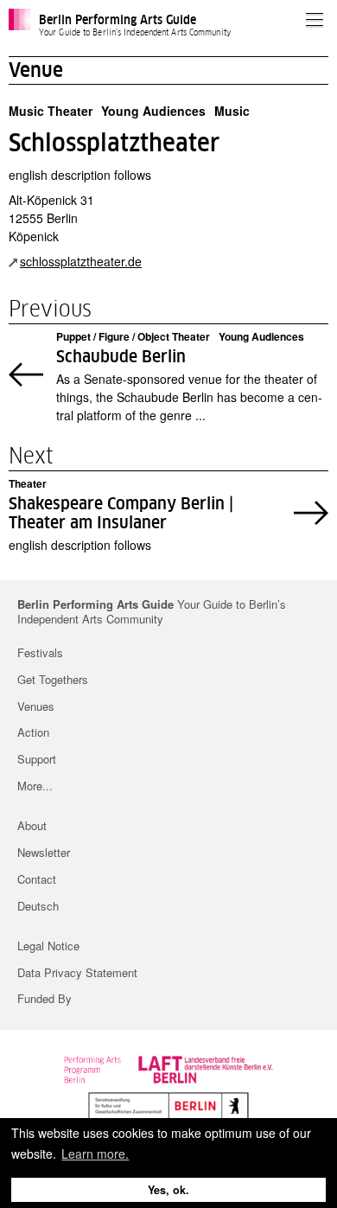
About (32, 825)
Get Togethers (52, 679)
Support (36, 759)
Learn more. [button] (95, 1153)
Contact (36, 879)
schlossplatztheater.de (81, 261)
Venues (35, 706)
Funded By (44, 998)
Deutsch (38, 906)
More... (35, 785)
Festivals (40, 652)
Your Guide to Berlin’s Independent (151, 612)
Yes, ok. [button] (168, 1190)
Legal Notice (48, 945)
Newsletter (43, 852)
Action (33, 732)
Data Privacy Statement (77, 972)
